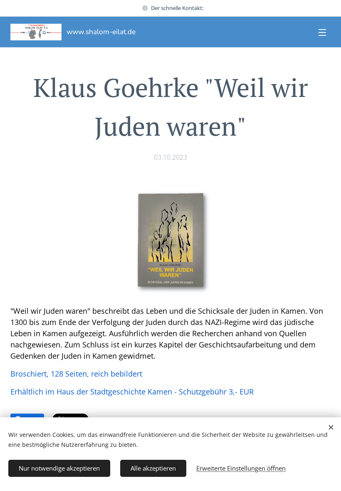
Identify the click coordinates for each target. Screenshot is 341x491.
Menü (322, 32)
